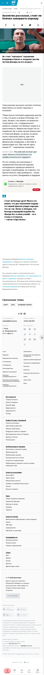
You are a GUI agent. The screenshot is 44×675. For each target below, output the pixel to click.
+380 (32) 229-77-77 (14, 643)
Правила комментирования (32, 359)
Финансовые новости (13, 481)
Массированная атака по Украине (17, 434)
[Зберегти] (38, 25)
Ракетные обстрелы (12, 423)
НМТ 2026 (9, 525)
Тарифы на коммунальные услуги (17, 483)
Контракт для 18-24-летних (15, 458)
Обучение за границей (13, 530)
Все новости (11, 397)
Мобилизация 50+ (12, 452)
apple (23, 609)
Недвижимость (12, 537)
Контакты (26, 366)
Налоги (8, 486)
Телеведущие (7, 365)
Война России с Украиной (16, 420)
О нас (4, 351)
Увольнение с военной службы (16, 449)
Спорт (16, 8)
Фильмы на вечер (12, 504)
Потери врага (10, 440)
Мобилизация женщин (13, 455)
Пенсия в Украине (12, 489)
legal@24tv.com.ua (26, 645)
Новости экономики (14, 472)
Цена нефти (10, 475)
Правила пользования (10, 372)
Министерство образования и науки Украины (21, 519)
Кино (8, 496)
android (9, 609)
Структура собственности (31, 373)
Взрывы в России (11, 437)
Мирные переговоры (13, 429)
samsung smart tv (23, 615)
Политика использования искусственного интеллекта (11, 380)
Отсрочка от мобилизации (15, 460)
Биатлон (8, 563)
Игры (25, 383)
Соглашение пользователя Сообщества (32, 355)
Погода (8, 413)
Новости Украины (12, 402)
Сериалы (9, 510)
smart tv (9, 615)
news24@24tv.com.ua (10, 321)
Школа (8, 522)
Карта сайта (27, 380)
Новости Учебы (12, 517)
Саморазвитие (11, 528)
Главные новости (12, 399)
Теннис (8, 561)
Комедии (9, 507)
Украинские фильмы (13, 501)
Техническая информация (32, 363)
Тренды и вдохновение (13, 546)
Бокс (7, 555)
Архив (25, 376)
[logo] (13, 2)
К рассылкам (13, 596)
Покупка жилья (11, 543)
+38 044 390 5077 (29, 321)
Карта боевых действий (14, 426)
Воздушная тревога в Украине (16, 431)
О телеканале (7, 361)
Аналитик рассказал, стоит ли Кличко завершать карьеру (31, 8)
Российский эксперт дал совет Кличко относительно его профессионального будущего (19, 154)
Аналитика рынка (12, 540)
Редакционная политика (10, 358)
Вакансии (26, 370)
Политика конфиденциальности (9, 376)
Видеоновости (11, 408)
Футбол (8, 558)
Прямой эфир (10, 405)
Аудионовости (10, 411)
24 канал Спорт (7, 8)
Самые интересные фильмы (15, 499)
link (25, 329)
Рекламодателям (8, 368)
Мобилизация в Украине (15, 447)
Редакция (5, 355)
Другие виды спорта (12, 566)
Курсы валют (10, 478)
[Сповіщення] (41, 3)
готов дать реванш (9, 287)
